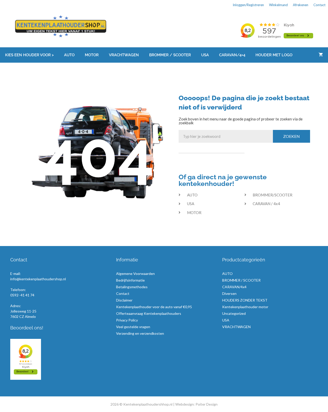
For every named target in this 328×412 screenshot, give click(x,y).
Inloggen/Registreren (248, 5)
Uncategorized (234, 313)
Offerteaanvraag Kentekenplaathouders (148, 313)
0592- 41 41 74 (22, 295)
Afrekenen (300, 5)
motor (92, 55)
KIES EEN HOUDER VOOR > (29, 55)
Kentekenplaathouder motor (245, 307)
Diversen (229, 293)
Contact (319, 5)
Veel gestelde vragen (133, 327)
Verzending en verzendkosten (140, 333)
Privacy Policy (127, 320)
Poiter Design (207, 404)
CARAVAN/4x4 (234, 287)
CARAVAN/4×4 (232, 55)
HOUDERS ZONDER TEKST (245, 300)
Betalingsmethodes (132, 287)
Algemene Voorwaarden (135, 273)
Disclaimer (124, 300)
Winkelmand (278, 5)
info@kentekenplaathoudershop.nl (38, 279)
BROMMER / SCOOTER (170, 55)
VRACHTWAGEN (124, 55)
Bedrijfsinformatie (130, 280)
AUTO (69, 55)
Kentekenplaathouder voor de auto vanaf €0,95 (154, 307)
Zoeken (291, 136)
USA (205, 55)
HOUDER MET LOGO (273, 55)
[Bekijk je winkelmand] (320, 55)
